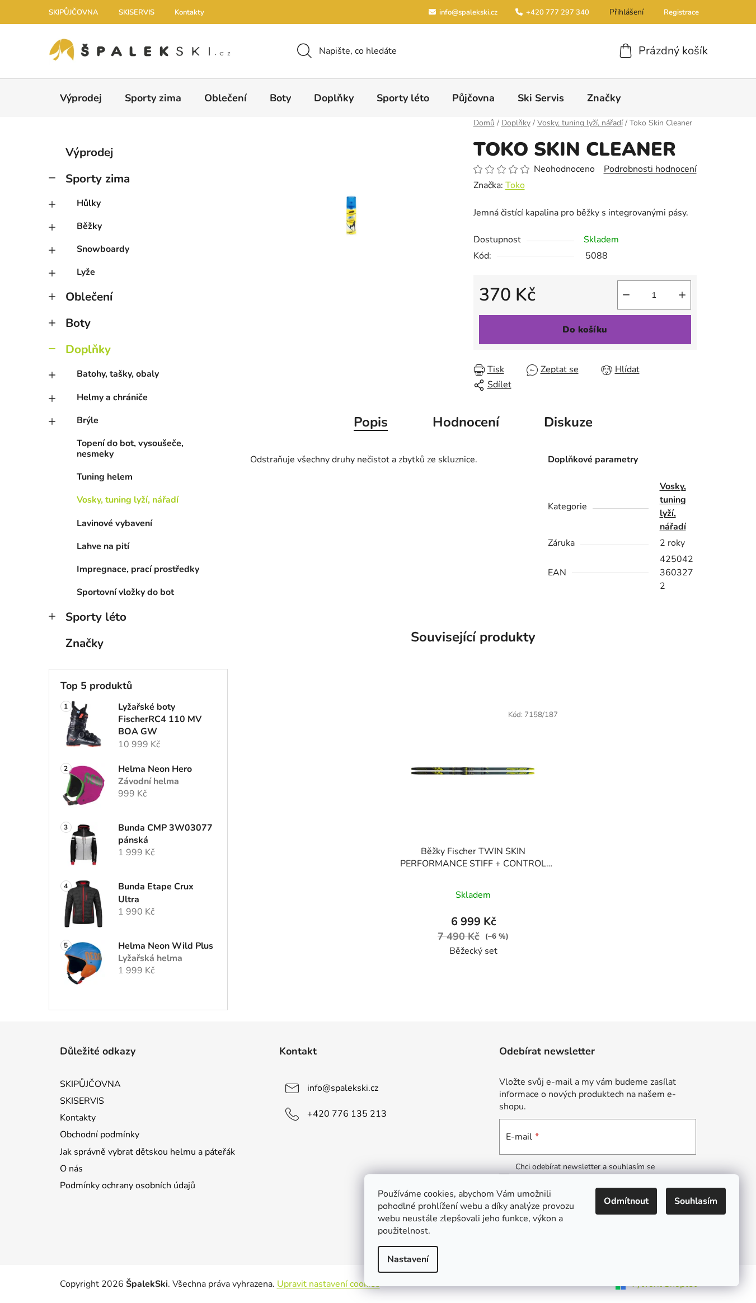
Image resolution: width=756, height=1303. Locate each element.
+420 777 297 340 (556, 12)
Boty (78, 323)
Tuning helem (105, 477)
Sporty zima (97, 178)
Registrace (681, 12)
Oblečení (88, 296)
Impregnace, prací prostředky (138, 569)
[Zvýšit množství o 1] (682, 295)
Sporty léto (95, 617)
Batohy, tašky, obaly (118, 374)
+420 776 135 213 (347, 1114)
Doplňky (88, 349)
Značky (84, 643)
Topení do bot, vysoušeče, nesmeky (130, 448)
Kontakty (189, 12)
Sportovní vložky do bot (125, 592)
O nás (71, 1169)
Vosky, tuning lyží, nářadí (128, 500)
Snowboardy (103, 249)
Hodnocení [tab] (466, 422)
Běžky (89, 226)
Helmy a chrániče (112, 397)
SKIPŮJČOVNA (73, 12)
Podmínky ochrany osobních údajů (127, 1185)
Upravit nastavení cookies (328, 1284)
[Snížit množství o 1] (626, 295)
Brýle (87, 420)
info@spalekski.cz (467, 12)
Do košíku (584, 330)
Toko (515, 185)
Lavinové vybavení (114, 523)
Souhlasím (695, 1201)
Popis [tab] (371, 422)
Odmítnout (626, 1201)
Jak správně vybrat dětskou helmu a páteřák (147, 1152)
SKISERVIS (136, 12)
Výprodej (89, 152)
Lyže (86, 272)
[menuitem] (81, 98)
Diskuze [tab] (568, 422)
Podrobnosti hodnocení (650, 169)
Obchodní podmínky (99, 1134)
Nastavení (408, 1259)
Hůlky (89, 203)
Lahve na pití (103, 546)
